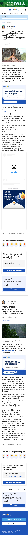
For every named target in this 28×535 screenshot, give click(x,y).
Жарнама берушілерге (14, 523)
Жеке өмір (22, 13)
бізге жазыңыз (20, 233)
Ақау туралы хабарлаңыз (14, 519)
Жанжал (9, 22)
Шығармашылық (14, 13)
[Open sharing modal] (18, 489)
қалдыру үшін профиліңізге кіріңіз (13, 264)
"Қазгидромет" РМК (8, 350)
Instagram (15, 289)
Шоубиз (4, 13)
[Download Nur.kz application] (14, 3)
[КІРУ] (25, 9)
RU (22, 9)
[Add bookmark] (25, 489)
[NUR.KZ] (14, 10)
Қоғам (3, 297)
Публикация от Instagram (14, 188)
